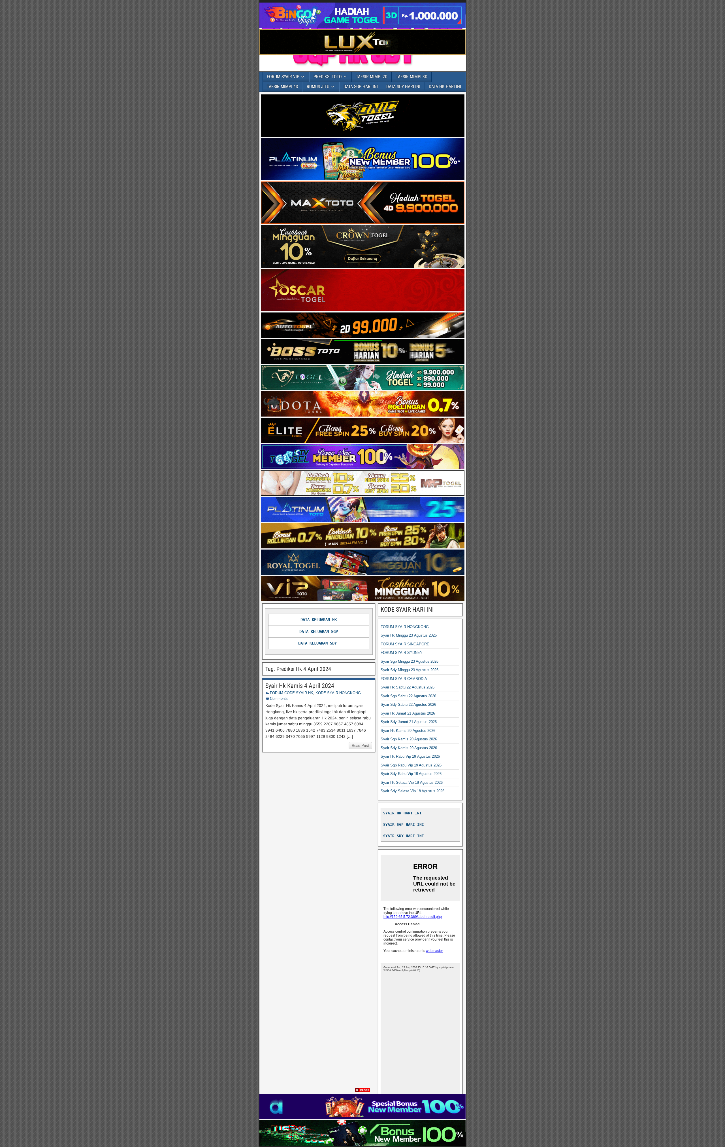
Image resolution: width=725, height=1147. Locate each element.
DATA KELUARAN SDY (317, 643)
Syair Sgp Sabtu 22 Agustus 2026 (408, 696)
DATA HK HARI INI (445, 86)
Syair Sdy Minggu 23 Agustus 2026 (409, 670)
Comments (279, 698)
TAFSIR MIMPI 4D (282, 86)
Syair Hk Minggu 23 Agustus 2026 (409, 635)
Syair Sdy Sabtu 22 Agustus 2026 (408, 704)
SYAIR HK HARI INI (402, 813)
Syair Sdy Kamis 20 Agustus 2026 (409, 748)
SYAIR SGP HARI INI (403, 824)
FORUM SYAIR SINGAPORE (405, 644)
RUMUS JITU (318, 86)
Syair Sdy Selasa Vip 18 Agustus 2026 (412, 791)
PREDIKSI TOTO (328, 76)
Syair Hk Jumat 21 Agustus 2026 (408, 713)
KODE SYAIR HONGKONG (338, 693)
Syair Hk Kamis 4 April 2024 (299, 685)
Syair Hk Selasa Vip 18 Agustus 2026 (412, 782)
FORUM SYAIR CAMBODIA (404, 679)
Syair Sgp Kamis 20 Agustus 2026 (409, 739)
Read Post (360, 745)
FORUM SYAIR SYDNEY (402, 652)
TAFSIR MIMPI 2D (371, 76)
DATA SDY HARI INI (403, 86)
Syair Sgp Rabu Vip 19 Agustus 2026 (411, 765)
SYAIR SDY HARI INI (403, 836)
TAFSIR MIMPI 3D (411, 76)
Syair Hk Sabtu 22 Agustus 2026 (407, 687)
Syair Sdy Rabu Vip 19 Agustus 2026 (411, 774)
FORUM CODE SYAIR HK (291, 693)
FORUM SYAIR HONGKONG (405, 627)
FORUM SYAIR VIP (283, 76)
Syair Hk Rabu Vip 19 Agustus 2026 (410, 756)
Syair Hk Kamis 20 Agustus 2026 (408, 730)
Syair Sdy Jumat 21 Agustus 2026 (409, 722)
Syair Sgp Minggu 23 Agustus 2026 (409, 661)
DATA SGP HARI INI (361, 86)
